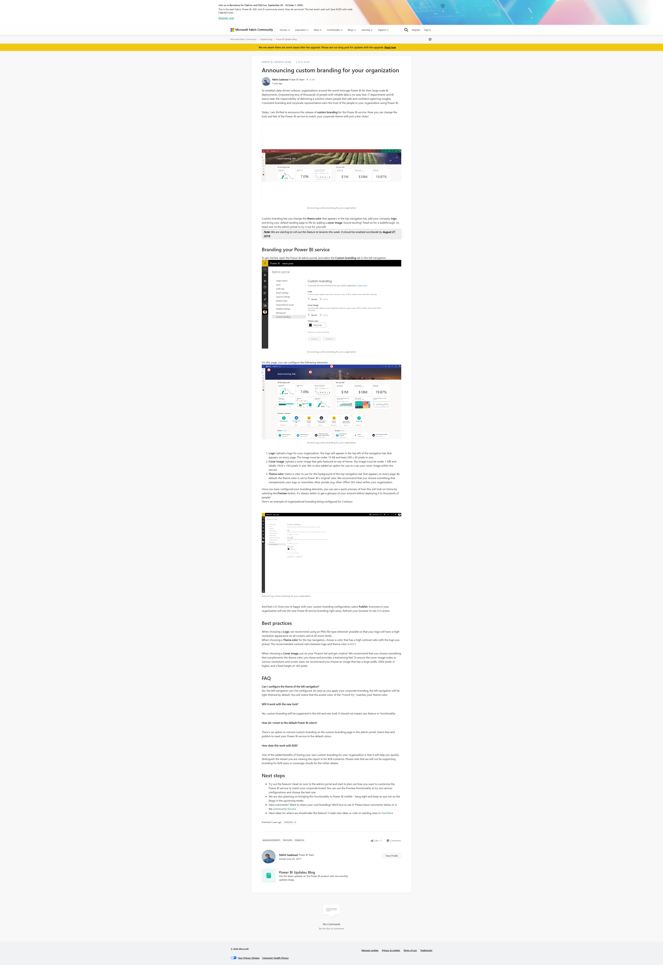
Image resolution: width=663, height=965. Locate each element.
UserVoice (387, 813)
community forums (284, 809)
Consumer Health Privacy (275, 957)
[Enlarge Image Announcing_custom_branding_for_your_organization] (331, 164)
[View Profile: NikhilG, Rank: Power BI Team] (266, 81)
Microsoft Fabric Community (243, 39)
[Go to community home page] (251, 30)
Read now (390, 47)
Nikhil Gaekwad (280, 79)
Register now (226, 18)
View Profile (392, 855)
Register (416, 29)
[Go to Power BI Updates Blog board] (269, 876)
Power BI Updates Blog (286, 39)
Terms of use (410, 950)
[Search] (406, 30)
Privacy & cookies (391, 950)
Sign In (427, 29)
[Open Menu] (430, 39)
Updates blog (266, 39)
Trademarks (426, 950)
